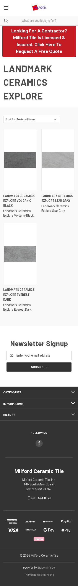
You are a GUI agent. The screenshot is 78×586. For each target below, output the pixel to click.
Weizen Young (45, 574)
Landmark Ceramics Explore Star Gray (57, 198)
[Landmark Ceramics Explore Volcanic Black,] (20, 160)
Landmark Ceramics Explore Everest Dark (19, 294)
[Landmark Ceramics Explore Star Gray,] (58, 160)
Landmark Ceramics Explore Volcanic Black (19, 201)
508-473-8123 (41, 498)
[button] (39, 41)
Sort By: (10, 119)
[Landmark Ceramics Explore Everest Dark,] (20, 254)
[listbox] (37, 119)
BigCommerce (46, 567)
